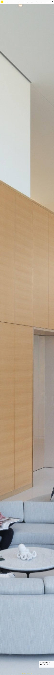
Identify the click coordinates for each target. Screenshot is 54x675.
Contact (48, 1)
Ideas (32, 1)
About (37, 1)
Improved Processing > (43, 663)
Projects (7, 1)
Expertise (19, 1)
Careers (42, 1)
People (13, 1)
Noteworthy (26, 1)
